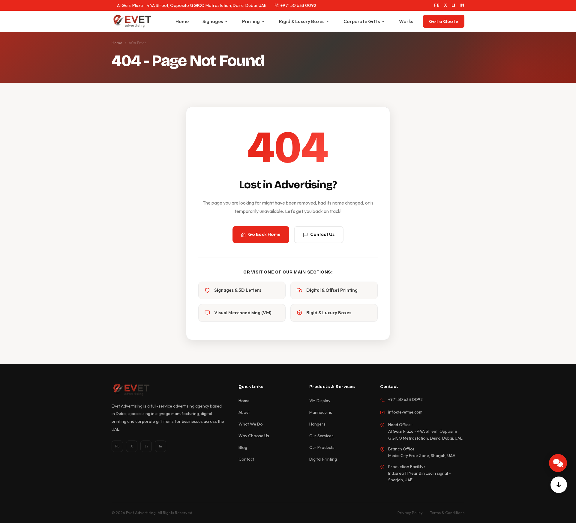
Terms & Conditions (447, 512)
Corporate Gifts (362, 21)
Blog (242, 447)
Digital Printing (323, 459)
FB (437, 5)
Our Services (321, 435)
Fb (117, 446)
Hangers (317, 424)
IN (462, 5)
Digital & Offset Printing (332, 290)
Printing (251, 21)
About (244, 412)
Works (406, 21)
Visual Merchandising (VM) (243, 312)
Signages (212, 21)
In (160, 446)
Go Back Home (264, 234)
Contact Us (322, 234)
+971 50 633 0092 (298, 5)
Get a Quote (443, 21)
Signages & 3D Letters (237, 290)
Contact (246, 459)
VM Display (319, 400)
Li (146, 446)
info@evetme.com (405, 412)
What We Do (250, 424)
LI (454, 5)
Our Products (321, 447)
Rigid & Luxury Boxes (301, 21)
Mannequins (320, 412)
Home (182, 21)
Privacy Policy (410, 512)
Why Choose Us (253, 435)
